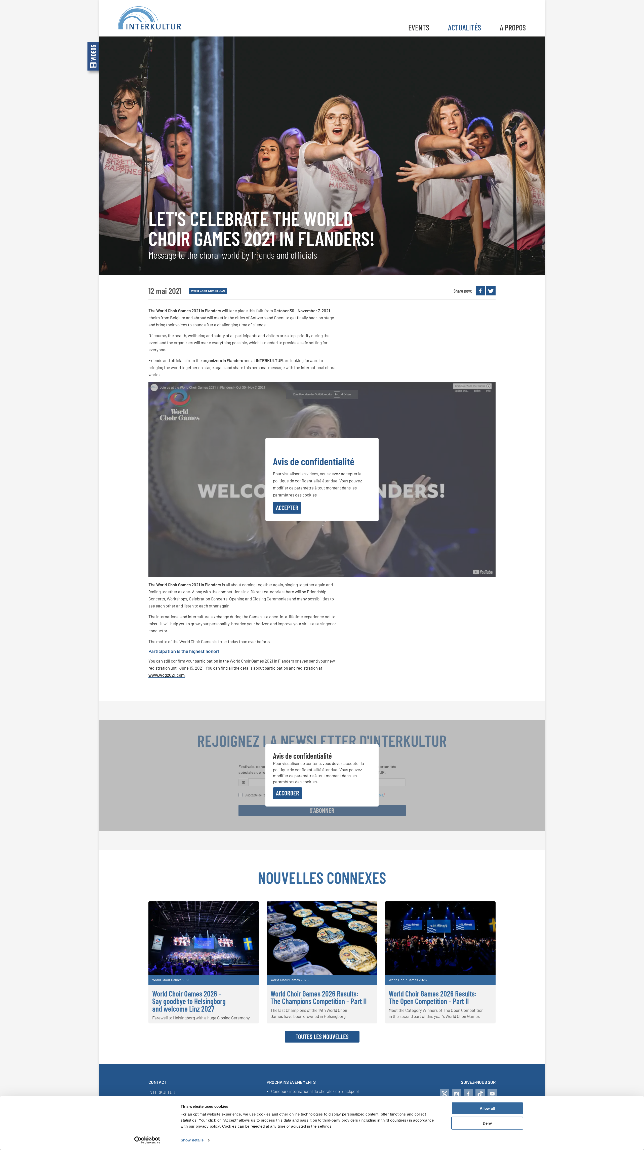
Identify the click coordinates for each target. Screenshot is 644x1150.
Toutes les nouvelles (322, 1036)
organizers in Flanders (223, 360)
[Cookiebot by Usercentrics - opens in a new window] (147, 1140)
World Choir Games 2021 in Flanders (189, 310)
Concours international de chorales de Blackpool (315, 1091)
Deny (487, 1123)
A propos (513, 27)
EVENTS (418, 27)
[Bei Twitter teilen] (491, 290)
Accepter (287, 507)
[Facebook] (468, 1094)
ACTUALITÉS (464, 27)
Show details (192, 1140)
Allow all (487, 1108)
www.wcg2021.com (166, 674)
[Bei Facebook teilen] (480, 290)
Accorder (287, 793)
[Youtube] (492, 1094)
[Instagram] (456, 1094)
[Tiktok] (480, 1094)
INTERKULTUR (269, 360)
